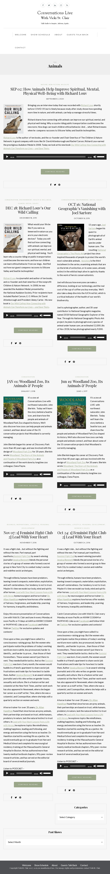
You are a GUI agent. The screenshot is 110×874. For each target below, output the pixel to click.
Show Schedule (40, 35)
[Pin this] (59, 185)
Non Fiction (54, 85)
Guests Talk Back (78, 35)
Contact (20, 47)
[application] (55, 157)
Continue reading (55, 172)
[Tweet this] (55, 185)
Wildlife (65, 85)
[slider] (101, 156)
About (58, 35)
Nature (44, 85)
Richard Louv (87, 105)
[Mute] (94, 156)
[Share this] (51, 185)
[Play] (7, 156)
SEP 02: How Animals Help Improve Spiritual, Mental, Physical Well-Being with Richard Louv (55, 91)
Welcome (20, 35)
